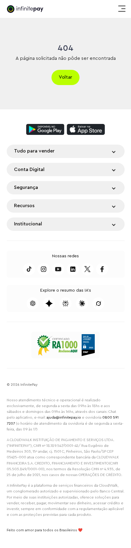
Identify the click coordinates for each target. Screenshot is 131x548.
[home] (25, 9)
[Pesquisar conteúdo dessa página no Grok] (98, 303)
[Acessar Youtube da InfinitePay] (58, 269)
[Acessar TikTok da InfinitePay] (29, 269)
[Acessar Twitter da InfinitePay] (87, 269)
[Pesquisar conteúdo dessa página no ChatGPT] (33, 303)
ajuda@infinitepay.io (64, 417)
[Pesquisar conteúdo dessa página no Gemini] (49, 303)
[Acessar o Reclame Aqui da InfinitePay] (57, 345)
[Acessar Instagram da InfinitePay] (43, 269)
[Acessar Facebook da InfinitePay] (102, 269)
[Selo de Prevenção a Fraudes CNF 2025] (88, 345)
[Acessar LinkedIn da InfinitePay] (73, 269)
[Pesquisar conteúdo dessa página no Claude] (82, 303)
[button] (121, 9)
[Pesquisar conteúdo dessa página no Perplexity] (65, 303)
